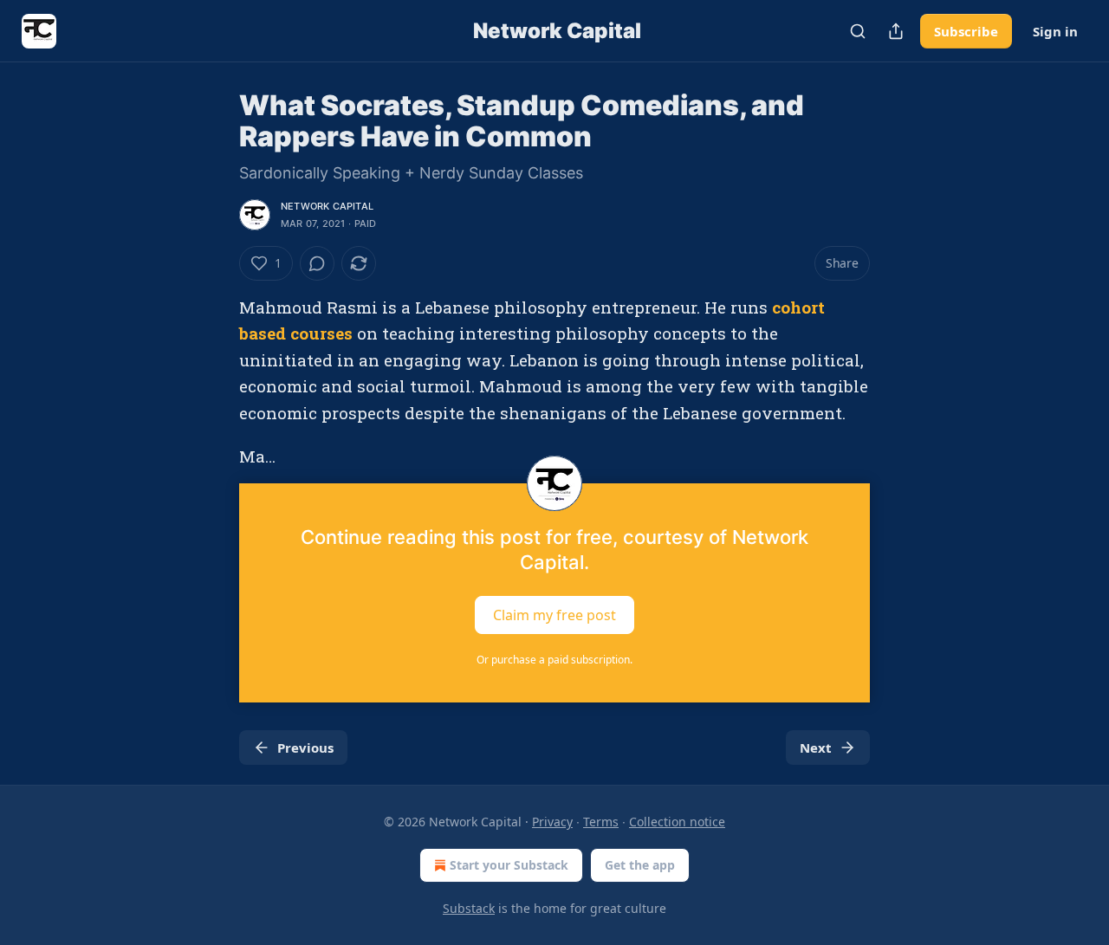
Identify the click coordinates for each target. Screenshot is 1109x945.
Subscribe (966, 31)
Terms (601, 821)
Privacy (552, 821)
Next (816, 747)
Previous (305, 747)
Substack (469, 908)
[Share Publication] (896, 31)
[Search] (857, 31)
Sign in (1055, 31)
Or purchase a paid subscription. (554, 659)
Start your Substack (509, 865)
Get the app (640, 865)
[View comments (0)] (317, 263)
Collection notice (677, 821)
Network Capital (327, 206)
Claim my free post (554, 615)
